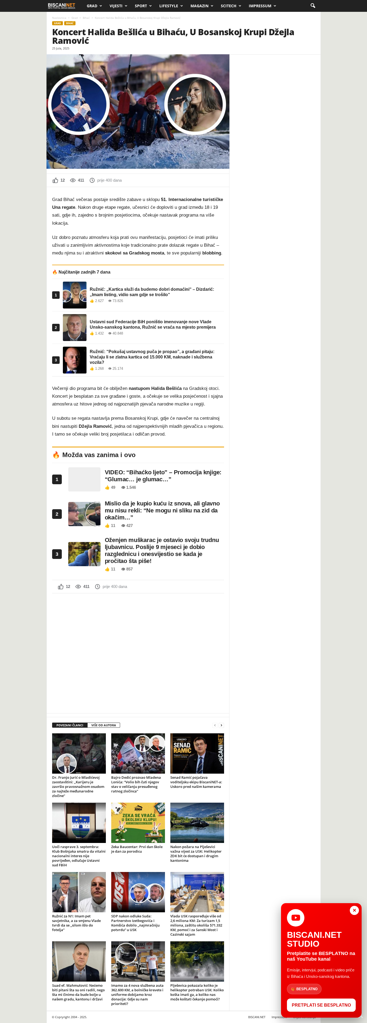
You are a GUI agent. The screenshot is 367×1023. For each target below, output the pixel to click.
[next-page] (221, 725)
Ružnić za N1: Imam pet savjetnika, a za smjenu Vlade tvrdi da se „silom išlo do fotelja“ (76, 923)
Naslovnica (59, 18)
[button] (313, 6)
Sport (141, 5)
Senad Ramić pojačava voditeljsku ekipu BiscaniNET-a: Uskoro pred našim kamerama (196, 782)
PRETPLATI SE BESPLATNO (321, 1005)
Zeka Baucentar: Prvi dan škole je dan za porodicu (137, 849)
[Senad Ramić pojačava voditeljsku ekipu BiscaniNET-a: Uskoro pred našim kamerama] (197, 753)
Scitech (228, 5)
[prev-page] (215, 725)
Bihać (86, 18)
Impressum (260, 5)
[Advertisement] (138, 652)
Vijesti (116, 5)
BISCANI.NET (256, 1017)
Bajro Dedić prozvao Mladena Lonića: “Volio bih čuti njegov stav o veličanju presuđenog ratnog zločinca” (136, 784)
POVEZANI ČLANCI (69, 725)
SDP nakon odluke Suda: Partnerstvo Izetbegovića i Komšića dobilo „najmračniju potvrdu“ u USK (135, 923)
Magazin (199, 5)
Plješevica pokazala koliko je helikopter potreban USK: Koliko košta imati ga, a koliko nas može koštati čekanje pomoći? (197, 992)
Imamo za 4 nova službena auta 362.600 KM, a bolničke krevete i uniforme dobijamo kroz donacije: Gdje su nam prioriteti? (137, 994)
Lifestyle (168, 5)
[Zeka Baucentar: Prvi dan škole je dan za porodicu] (138, 823)
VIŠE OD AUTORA (103, 725)
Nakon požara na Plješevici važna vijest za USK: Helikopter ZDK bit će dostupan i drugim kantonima (196, 853)
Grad (92, 5)
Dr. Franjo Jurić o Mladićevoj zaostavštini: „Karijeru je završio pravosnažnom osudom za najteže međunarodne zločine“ (78, 786)
